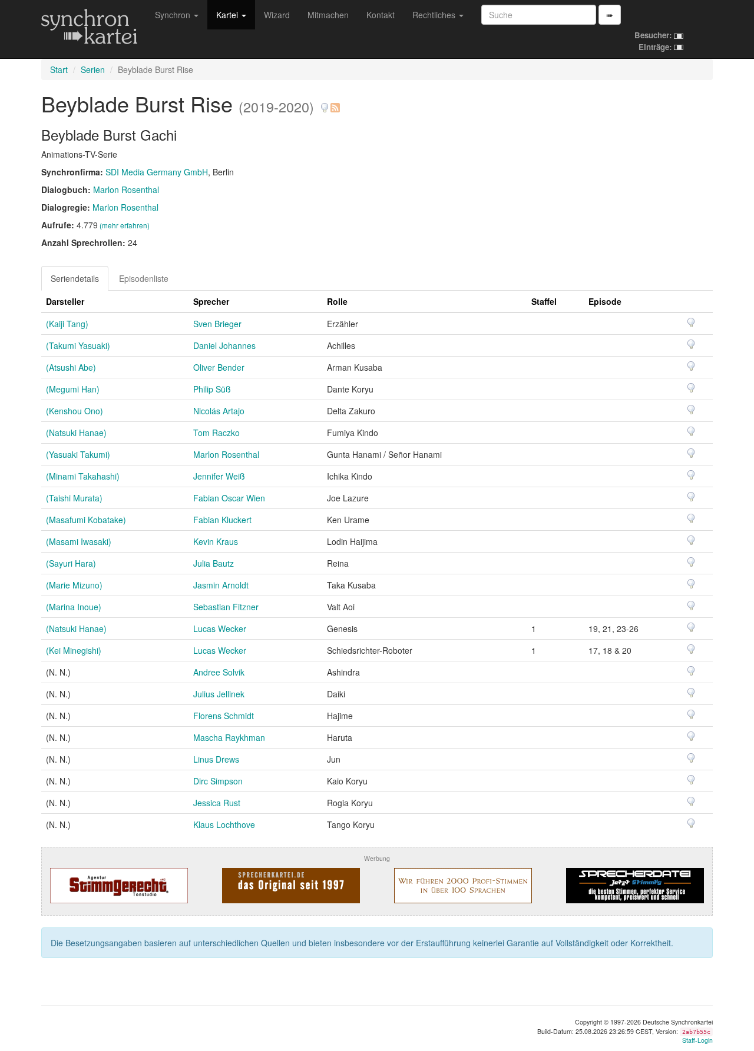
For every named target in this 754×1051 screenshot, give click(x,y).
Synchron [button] (174, 15)
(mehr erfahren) (125, 225)
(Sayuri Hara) (71, 563)
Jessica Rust (216, 803)
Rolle (337, 301)
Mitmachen (328, 15)
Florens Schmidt (223, 715)
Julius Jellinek (218, 694)
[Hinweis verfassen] (324, 103)
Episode (604, 301)
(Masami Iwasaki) (78, 541)
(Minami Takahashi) (83, 476)
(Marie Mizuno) (74, 585)
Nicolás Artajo (218, 411)
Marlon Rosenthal (126, 189)
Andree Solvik (218, 672)
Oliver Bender (218, 367)
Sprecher (211, 301)
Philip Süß (212, 389)
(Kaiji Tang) (67, 324)
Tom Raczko (216, 432)
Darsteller (65, 301)
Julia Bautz (213, 563)
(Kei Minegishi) (73, 650)
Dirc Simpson (218, 781)
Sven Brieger (217, 324)
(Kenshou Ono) (74, 411)
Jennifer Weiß (219, 476)
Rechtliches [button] (435, 15)
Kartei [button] (228, 15)
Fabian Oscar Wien (229, 498)
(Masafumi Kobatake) (86, 520)
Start (59, 69)
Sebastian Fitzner (226, 607)
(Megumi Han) (73, 389)
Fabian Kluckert (222, 520)
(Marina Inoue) (73, 607)
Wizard (277, 15)
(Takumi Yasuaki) (78, 345)
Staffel (544, 301)
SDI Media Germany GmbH (156, 172)
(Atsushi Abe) (71, 367)
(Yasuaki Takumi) (78, 454)
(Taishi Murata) (74, 498)
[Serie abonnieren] (334, 103)
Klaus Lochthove (224, 824)
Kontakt (380, 15)
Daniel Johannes (224, 345)
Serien (93, 69)
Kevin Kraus (215, 541)
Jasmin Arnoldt (221, 585)
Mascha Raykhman (229, 737)
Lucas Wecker (219, 628)
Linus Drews (216, 759)
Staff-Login (697, 1040)
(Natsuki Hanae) (76, 432)
